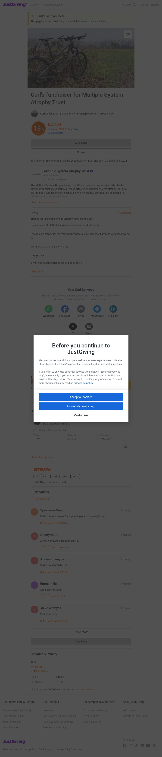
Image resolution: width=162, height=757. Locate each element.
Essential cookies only (81, 406)
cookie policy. (85, 383)
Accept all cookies (81, 397)
